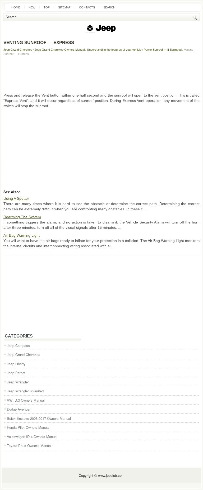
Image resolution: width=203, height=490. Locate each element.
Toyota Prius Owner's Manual (29, 445)
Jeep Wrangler (18, 381)
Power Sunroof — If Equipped (163, 49)
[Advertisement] (101, 74)
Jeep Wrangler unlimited (25, 390)
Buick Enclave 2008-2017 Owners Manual (39, 418)
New (32, 7)
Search (109, 7)
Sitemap (64, 7)
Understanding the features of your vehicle (114, 49)
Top (47, 7)
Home (15, 7)
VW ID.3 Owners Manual (26, 400)
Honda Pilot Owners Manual (28, 427)
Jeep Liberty (16, 363)
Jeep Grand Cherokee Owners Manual (60, 49)
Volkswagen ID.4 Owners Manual (32, 436)
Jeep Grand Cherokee (17, 49)
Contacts (87, 7)
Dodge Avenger (18, 409)
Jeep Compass (18, 345)
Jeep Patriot (16, 372)
